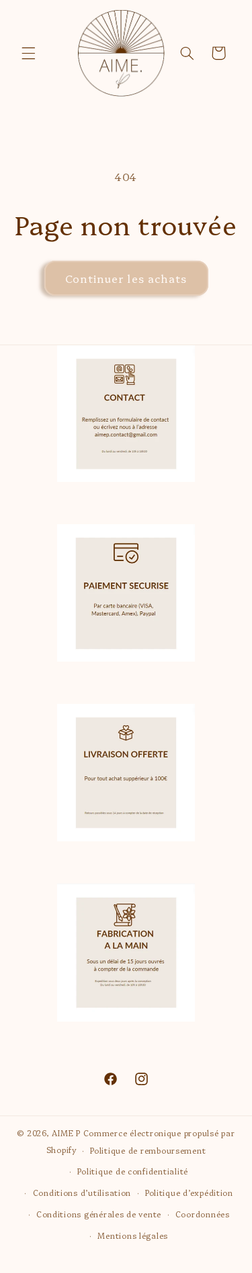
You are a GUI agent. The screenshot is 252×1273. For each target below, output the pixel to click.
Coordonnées (202, 1214)
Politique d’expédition (189, 1192)
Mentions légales (132, 1235)
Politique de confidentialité (132, 1171)
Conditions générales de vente (98, 1214)
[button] (28, 53)
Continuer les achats (126, 278)
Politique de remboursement (148, 1150)
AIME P (67, 1133)
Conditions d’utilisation (82, 1192)
